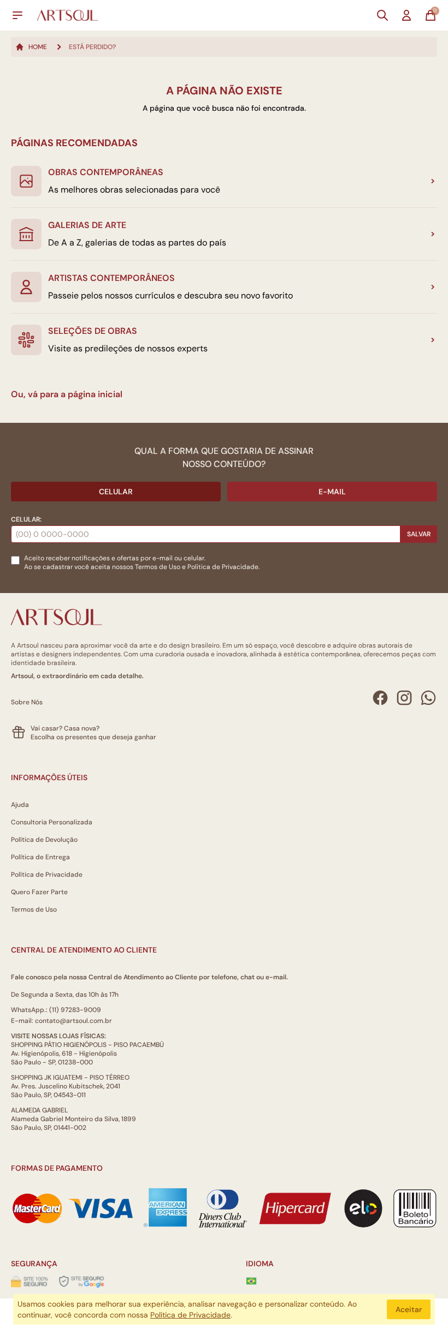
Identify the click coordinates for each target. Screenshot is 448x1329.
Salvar (419, 534)
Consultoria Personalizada (51, 822)
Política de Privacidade (46, 874)
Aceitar (409, 1309)
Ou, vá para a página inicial (66, 394)
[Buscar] (382, 15)
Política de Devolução (44, 839)
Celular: (26, 519)
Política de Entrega (40, 857)
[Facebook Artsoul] (380, 698)
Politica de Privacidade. (223, 566)
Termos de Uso (157, 566)
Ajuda (20, 804)
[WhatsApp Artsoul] (428, 698)
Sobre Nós (27, 702)
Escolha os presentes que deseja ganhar (93, 737)
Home (37, 47)
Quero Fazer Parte (39, 892)
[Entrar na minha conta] (406, 15)
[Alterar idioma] (251, 1281)
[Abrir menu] (17, 15)
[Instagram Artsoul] (404, 698)
